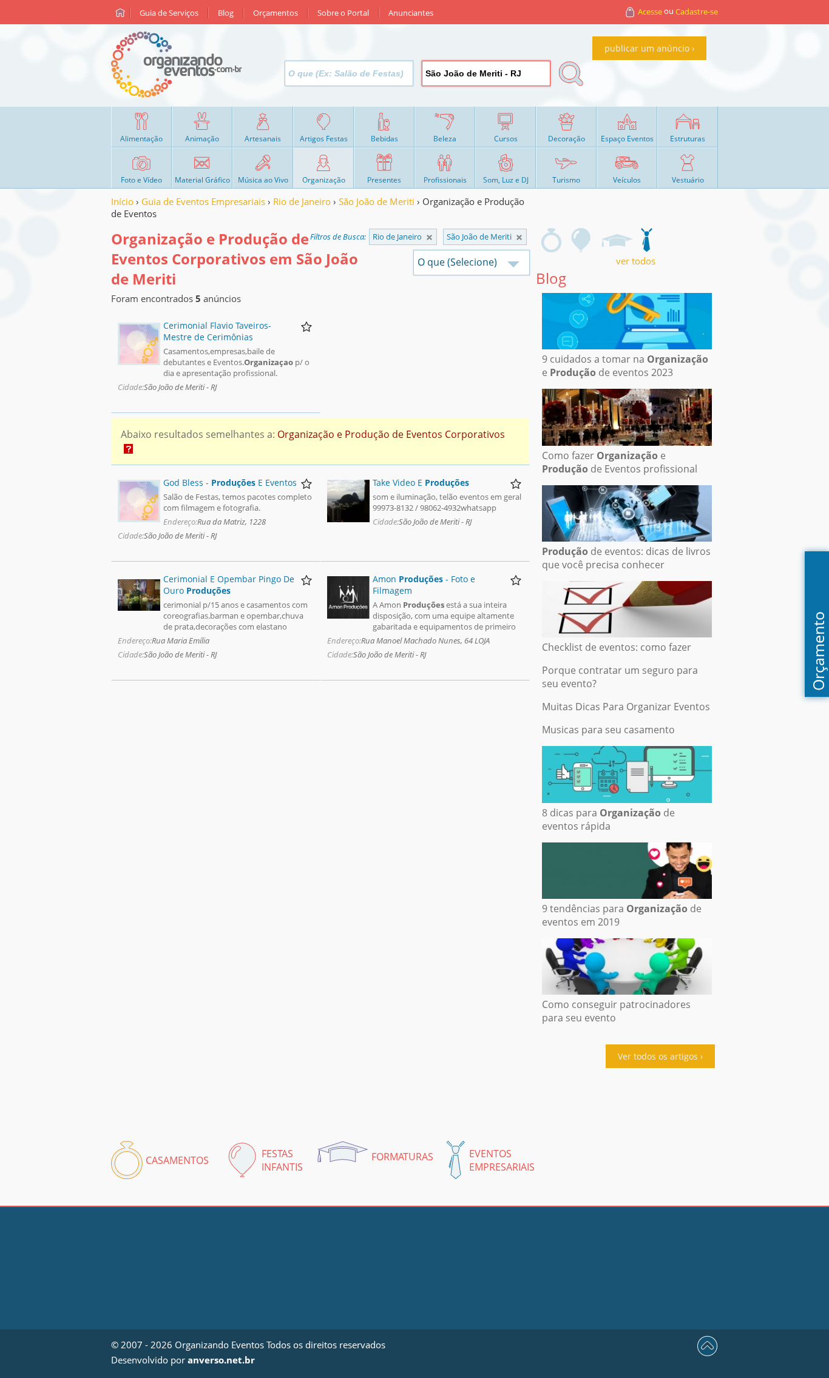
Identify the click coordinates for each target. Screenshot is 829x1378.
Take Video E (421, 482)
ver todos (635, 261)
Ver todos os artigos (658, 1056)
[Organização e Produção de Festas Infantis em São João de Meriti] (581, 240)
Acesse (650, 11)
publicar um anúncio (646, 48)
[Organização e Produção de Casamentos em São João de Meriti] (551, 240)
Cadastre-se (696, 11)
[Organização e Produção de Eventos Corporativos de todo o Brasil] (429, 237)
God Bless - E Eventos (230, 482)
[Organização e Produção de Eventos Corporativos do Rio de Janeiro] (519, 237)
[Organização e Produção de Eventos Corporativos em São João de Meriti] (646, 240)
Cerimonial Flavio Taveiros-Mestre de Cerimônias (217, 331)
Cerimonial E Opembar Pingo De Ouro (228, 584)
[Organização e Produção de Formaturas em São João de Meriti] (616, 240)
